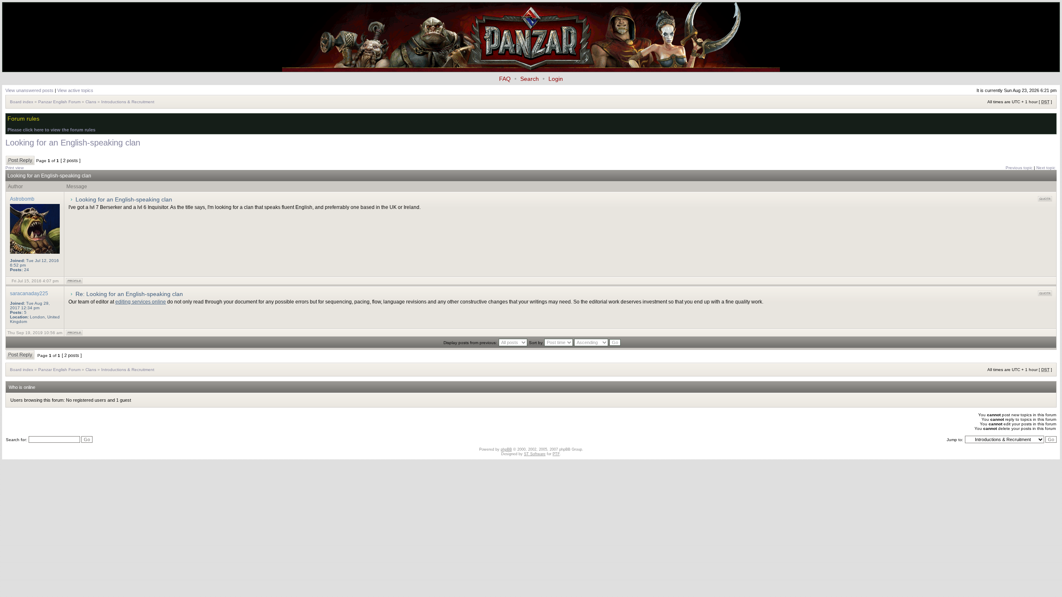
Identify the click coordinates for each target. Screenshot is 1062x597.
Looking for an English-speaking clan (72, 142)
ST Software (535, 454)
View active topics (75, 90)
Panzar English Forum (59, 102)
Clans (90, 102)
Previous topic (1019, 167)
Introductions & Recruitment (127, 102)
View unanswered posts (29, 90)
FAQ (505, 78)
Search (529, 78)
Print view (14, 167)
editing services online (140, 302)
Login (555, 78)
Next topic (1045, 167)
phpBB (506, 449)
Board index (21, 102)
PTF (556, 454)
